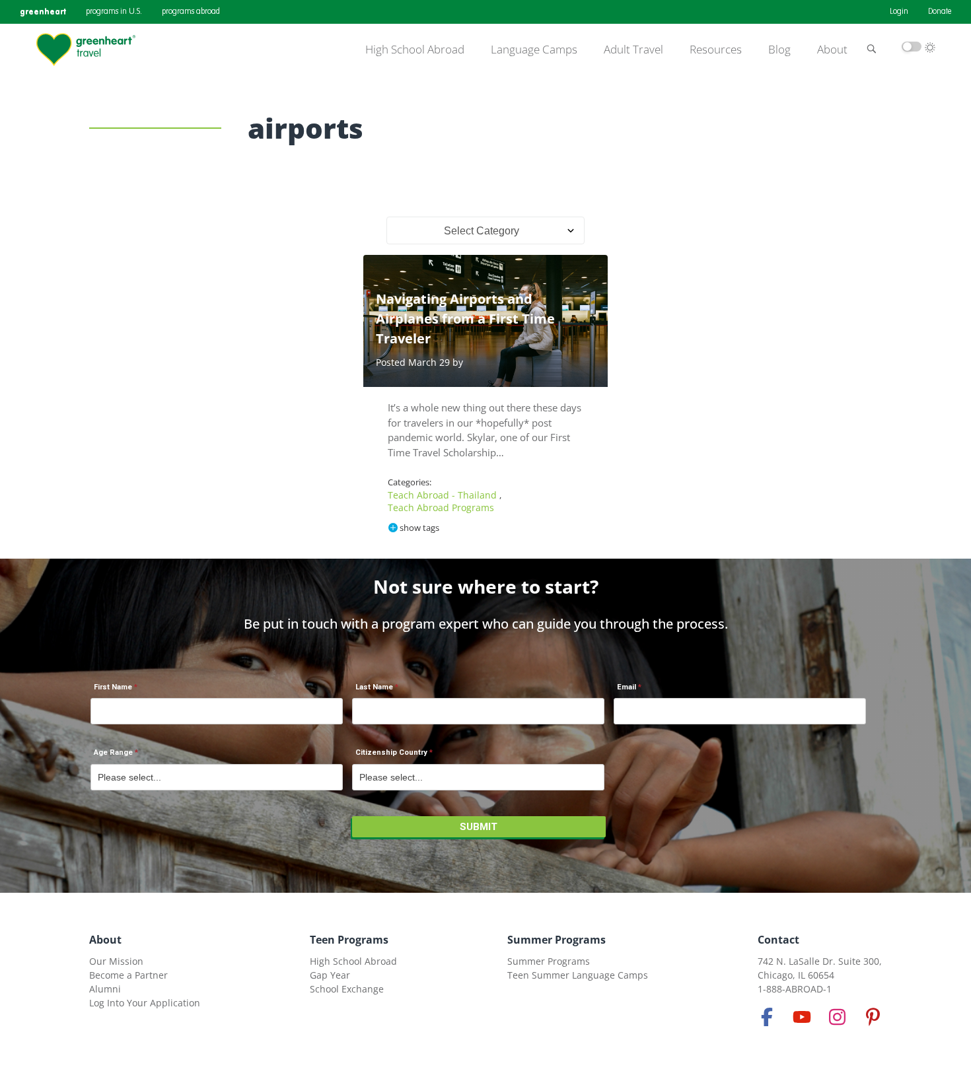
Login (899, 12)
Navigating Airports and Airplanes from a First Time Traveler (465, 318)
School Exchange (347, 989)
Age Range (113, 752)
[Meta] (767, 1017)
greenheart (43, 12)
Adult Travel (633, 49)
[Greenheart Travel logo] (86, 49)
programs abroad (191, 12)
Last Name (374, 687)
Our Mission (116, 961)
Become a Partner (128, 975)
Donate (939, 12)
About (832, 49)
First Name (113, 687)
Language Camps (534, 49)
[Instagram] (837, 1017)
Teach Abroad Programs (441, 507)
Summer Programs (556, 939)
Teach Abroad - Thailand (443, 495)
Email (626, 687)
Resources (716, 49)
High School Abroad (414, 49)
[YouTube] (802, 1017)
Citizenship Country (391, 752)
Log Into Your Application (144, 1002)
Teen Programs (349, 939)
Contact (778, 939)
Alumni (105, 989)
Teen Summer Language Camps (577, 975)
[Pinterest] (872, 1017)
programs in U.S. (114, 12)
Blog (779, 49)
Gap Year (330, 975)
